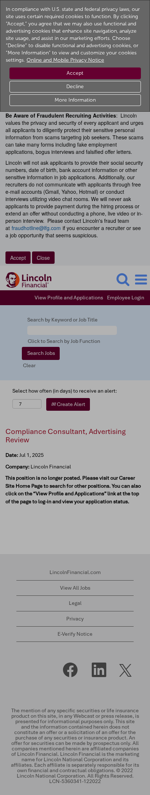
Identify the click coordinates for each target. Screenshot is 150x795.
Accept (75, 73)
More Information (75, 100)
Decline (75, 86)
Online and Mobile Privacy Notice (65, 60)
